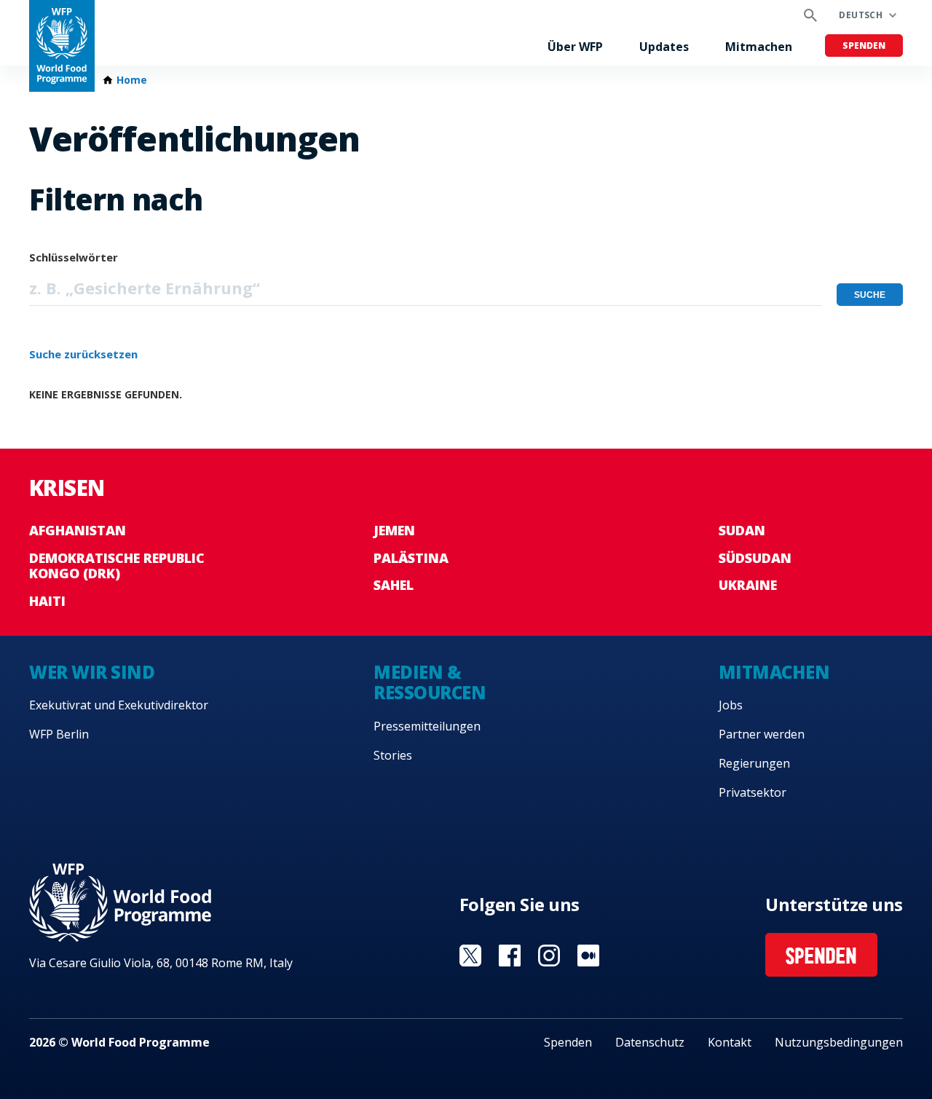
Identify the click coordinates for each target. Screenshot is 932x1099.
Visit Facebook (510, 955)
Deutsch (860, 15)
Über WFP (575, 47)
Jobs (731, 705)
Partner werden (762, 734)
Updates (664, 47)
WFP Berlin (59, 734)
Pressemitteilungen (427, 726)
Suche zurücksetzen (83, 354)
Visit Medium (588, 955)
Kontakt (729, 1042)
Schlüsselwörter (73, 257)
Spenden (863, 45)
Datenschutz (649, 1042)
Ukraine (748, 585)
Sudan (742, 530)
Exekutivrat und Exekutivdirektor (118, 705)
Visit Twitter (470, 955)
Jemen (394, 530)
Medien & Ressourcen (430, 682)
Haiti (47, 601)
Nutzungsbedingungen (839, 1042)
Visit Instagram (549, 955)
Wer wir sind (91, 672)
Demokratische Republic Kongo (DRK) (117, 566)
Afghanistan (77, 530)
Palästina (411, 558)
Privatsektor (752, 792)
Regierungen (754, 763)
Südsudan (755, 558)
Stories (393, 755)
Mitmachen (758, 47)
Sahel (394, 585)
